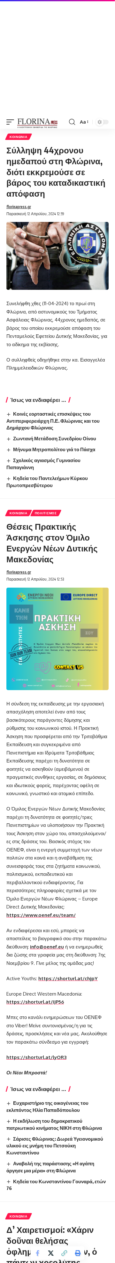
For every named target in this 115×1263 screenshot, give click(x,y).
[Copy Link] (64, 1253)
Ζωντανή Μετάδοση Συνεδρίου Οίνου (54, 438)
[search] (72, 122)
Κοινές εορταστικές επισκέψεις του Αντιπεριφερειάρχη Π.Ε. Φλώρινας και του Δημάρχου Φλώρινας (53, 421)
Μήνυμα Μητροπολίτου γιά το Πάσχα (54, 449)
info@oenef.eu (47, 947)
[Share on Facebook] (37, 1253)
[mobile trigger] (11, 122)
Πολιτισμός (46, 513)
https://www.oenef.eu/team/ (41, 915)
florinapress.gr (18, 206)
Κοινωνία (18, 137)
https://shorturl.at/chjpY (68, 978)
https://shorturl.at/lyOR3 (36, 1057)
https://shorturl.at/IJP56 (35, 1002)
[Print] (77, 1253)
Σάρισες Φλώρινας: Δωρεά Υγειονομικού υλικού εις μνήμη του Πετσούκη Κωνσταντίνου (54, 1146)
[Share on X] (50, 1253)
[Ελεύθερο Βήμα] (37, 122)
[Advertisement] (57, 57)
